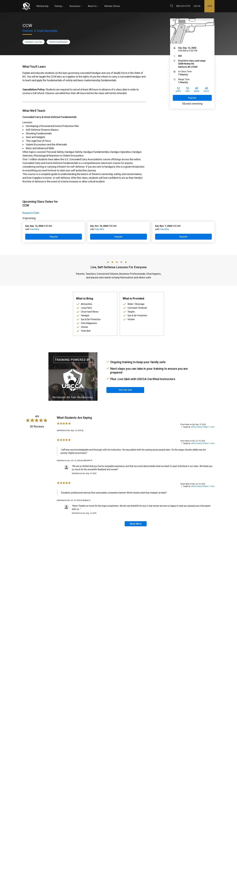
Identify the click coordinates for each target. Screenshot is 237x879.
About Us (93, 3)
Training (59, 3)
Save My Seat (125, 390)
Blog (122, 4)
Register (192, 98)
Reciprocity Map (138, 4)
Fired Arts (27, 30)
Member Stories (112, 6)
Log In (197, 6)
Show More (136, 523)
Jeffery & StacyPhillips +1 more (203, 427)
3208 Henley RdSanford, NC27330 (192, 63)
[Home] (26, 6)
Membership (42, 6)
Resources (76, 3)
